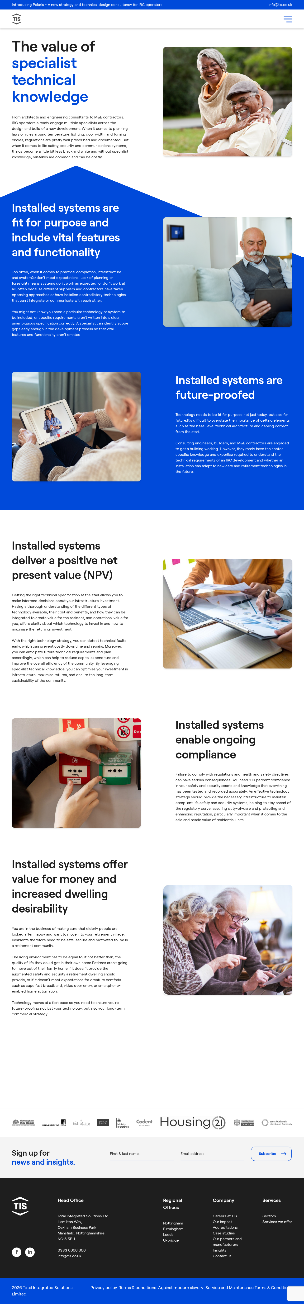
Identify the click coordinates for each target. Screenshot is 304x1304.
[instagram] (30, 1252)
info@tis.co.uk (280, 5)
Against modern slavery (180, 1287)
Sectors (269, 1216)
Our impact (222, 1222)
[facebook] (16, 1252)
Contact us (222, 1256)
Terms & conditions (137, 1287)
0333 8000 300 (72, 1250)
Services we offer (277, 1222)
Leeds (168, 1235)
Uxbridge (171, 1240)
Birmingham (173, 1229)
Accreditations (225, 1227)
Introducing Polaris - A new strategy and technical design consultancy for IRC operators (87, 5)
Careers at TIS (225, 1216)
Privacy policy (103, 1287)
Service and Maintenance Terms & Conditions (248, 1287)
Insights (219, 1250)
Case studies (224, 1233)
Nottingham (173, 1223)
